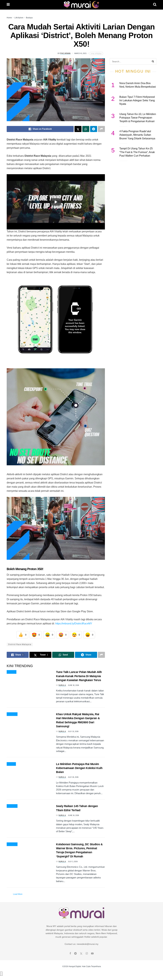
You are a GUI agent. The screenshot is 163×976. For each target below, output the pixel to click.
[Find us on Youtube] (92, 953)
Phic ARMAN (65, 53)
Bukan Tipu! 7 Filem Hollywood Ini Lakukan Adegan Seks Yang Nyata (137, 100)
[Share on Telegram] (93, 129)
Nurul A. (62, 685)
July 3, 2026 (73, 861)
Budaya (29, 18)
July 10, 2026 (73, 731)
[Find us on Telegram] (75, 953)
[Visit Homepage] (81, 5)
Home (9, 18)
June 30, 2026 (73, 685)
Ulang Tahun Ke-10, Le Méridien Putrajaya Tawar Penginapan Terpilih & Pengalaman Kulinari (137, 118)
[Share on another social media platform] (101, 129)
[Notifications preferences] (1, 974)
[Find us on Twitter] (81, 953)
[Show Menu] (8, 5)
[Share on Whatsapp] (85, 129)
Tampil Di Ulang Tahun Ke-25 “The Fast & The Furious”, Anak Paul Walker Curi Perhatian (137, 152)
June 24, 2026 (73, 815)
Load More (17, 894)
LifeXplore (18, 18)
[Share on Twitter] (78, 129)
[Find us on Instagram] (87, 953)
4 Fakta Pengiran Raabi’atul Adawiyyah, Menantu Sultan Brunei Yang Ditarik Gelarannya (137, 135)
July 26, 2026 (73, 777)
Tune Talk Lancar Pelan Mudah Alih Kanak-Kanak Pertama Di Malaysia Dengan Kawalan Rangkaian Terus (79, 676)
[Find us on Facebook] (70, 953)
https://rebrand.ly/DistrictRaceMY (73, 623)
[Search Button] (154, 5)
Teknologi (12, 714)
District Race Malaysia (19, 644)
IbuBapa (11, 672)
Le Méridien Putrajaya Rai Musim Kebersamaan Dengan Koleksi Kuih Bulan (79, 768)
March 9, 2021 (80, 53)
